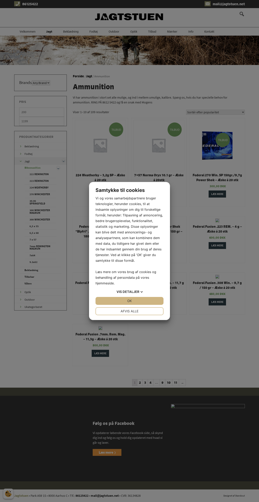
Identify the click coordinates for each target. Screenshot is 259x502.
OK (129, 301)
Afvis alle (130, 311)
